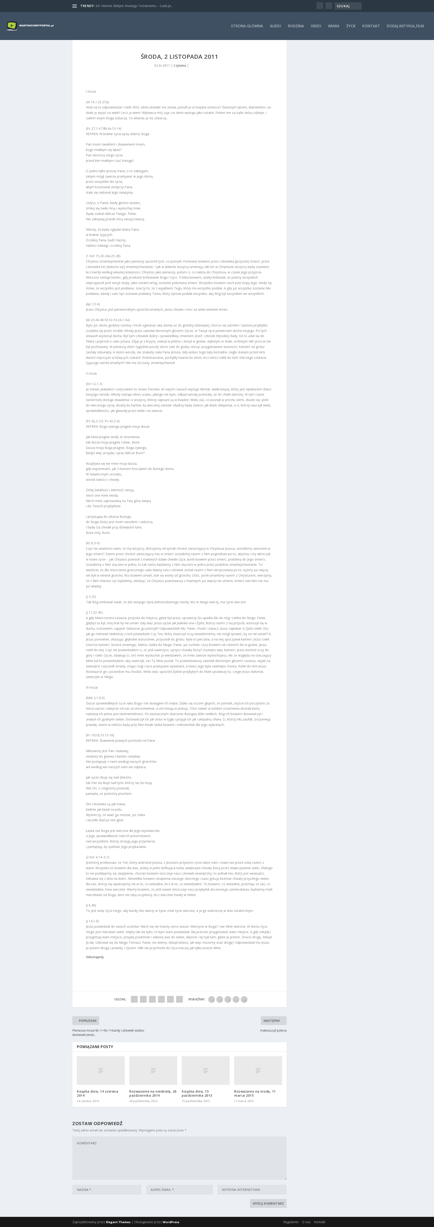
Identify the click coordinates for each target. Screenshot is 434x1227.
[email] (113, 962)
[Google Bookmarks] (103, 962)
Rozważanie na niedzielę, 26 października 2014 (153, 1093)
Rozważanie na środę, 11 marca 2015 (255, 1093)
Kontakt (371, 26)
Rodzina (296, 26)
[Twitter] (98, 962)
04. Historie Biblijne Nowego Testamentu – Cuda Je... (134, 6)
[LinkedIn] (108, 962)
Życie (351, 26)
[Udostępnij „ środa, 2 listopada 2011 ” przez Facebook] (134, 999)
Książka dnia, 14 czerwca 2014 (97, 1093)
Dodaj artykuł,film (405, 26)
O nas (306, 1222)
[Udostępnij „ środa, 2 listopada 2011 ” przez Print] (179, 999)
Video (316, 26)
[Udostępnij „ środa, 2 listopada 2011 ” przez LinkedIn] (161, 999)
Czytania (180, 65)
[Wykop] (93, 962)
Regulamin (291, 1222)
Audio (275, 26)
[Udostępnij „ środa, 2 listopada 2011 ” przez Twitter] (143, 999)
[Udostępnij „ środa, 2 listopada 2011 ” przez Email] (170, 999)
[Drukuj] (118, 962)
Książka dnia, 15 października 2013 (197, 1093)
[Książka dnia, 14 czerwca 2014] (101, 1070)
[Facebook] (88, 962)
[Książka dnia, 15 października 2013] (206, 1070)
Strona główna (247, 26)
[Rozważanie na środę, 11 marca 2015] (258, 1070)
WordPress (171, 1222)
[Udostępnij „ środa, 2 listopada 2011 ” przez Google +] (152, 999)
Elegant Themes (118, 1222)
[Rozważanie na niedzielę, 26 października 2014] (153, 1070)
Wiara (334, 26)
